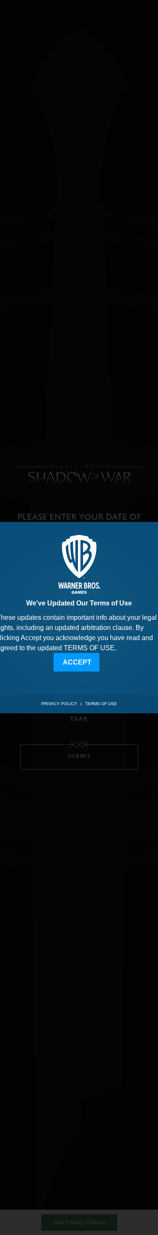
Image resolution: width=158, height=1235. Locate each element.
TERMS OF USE (89, 647)
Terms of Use (101, 703)
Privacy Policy (59, 703)
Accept (77, 661)
